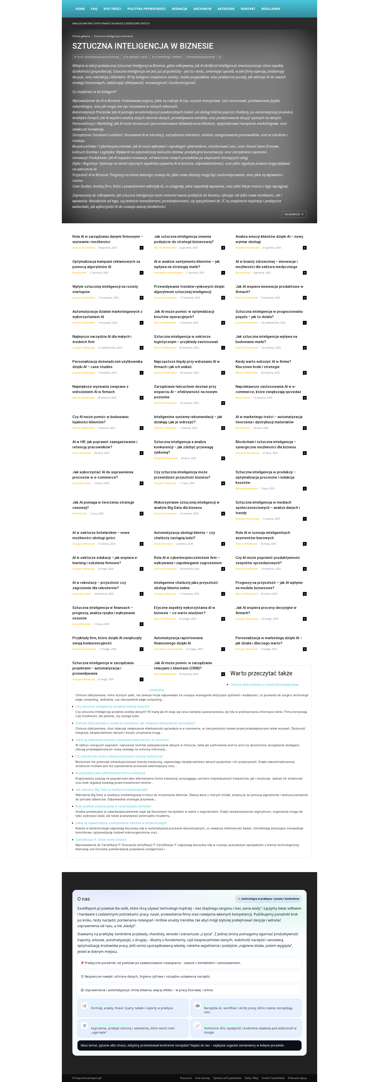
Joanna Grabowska (83, 247)
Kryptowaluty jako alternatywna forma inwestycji (110, 773)
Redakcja (179, 9)
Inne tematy (202, 1078)
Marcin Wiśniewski (165, 247)
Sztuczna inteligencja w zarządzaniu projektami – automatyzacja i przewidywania (103, 668)
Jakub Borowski (81, 452)
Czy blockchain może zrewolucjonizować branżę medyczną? (119, 756)
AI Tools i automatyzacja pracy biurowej (96, 56)
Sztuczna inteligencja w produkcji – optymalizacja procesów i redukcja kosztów (266, 477)
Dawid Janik (79, 272)
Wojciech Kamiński (247, 297)
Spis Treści (112, 9)
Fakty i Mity (251, 1078)
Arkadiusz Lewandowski (168, 272)
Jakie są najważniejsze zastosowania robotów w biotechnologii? (121, 823)
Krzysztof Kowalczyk (247, 247)
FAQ (94, 9)
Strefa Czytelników (273, 1078)
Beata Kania (243, 272)
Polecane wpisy (297, 1078)
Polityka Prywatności (146, 9)
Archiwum (202, 9)
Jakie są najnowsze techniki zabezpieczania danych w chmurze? (122, 740)
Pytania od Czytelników (227, 1078)
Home (80, 9)
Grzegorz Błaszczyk (83, 347)
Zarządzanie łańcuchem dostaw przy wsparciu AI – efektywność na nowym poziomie (185, 391)
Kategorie (226, 9)
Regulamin (270, 9)
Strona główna (81, 36)
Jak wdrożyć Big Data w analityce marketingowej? (111, 789)
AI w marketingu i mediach (167, 56)
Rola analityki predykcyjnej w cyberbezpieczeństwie (113, 806)
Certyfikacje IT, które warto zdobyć (101, 839)
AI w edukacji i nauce (135, 56)
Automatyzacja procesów (201, 56)
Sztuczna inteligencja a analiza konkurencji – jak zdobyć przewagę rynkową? (183, 447)
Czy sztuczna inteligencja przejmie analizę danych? (112, 706)
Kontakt (248, 9)
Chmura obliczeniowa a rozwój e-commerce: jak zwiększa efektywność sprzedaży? (135, 723)
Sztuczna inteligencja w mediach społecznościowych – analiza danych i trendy (268, 507)
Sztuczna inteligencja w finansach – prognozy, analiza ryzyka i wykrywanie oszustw (103, 612)
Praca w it (186, 1078)
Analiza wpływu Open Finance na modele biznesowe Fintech (111, 23)
